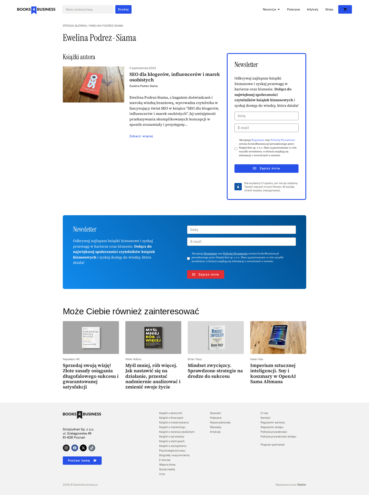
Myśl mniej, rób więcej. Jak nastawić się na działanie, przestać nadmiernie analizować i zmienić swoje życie (152, 376)
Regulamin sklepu (272, 427)
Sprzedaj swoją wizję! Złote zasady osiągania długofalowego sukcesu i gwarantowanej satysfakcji (91, 376)
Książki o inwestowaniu (174, 422)
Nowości (215, 413)
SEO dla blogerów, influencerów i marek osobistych (174, 77)
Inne (162, 474)
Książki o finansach (171, 418)
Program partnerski (272, 444)
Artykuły (215, 432)
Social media (167, 469)
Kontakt (265, 418)
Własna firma (167, 464)
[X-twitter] (83, 447)
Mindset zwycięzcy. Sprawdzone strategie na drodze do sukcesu (215, 370)
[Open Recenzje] (278, 9)
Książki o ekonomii (170, 413)
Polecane (215, 418)
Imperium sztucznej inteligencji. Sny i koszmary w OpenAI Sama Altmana (273, 373)
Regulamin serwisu (273, 422)
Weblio (301, 484)
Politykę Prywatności (283, 140)
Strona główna (75, 25)
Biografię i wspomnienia (174, 455)
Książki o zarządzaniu (172, 446)
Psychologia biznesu (172, 450)
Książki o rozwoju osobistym (177, 432)
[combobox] (88, 9)
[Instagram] (66, 447)
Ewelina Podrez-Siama (143, 86)
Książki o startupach (171, 441)
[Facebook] (74, 447)
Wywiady (215, 427)
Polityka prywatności (274, 432)
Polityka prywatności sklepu (278, 436)
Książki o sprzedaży (171, 436)
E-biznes (164, 460)
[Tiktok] (91, 447)
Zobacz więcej (141, 136)
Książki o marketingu (172, 427)
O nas (264, 413)
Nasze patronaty (220, 422)
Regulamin (258, 140)
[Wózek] (345, 9)
